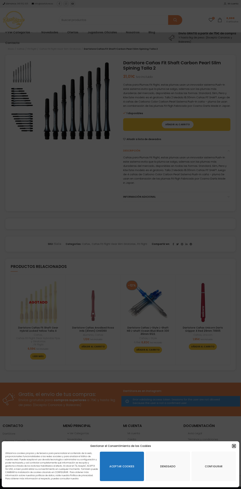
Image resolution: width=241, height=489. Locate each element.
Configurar (214, 466)
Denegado (167, 466)
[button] (234, 446)
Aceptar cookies (121, 466)
